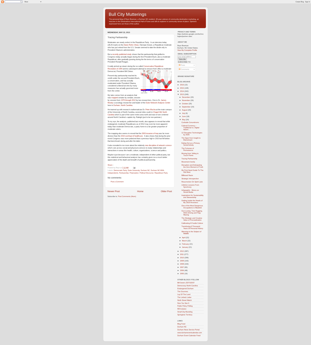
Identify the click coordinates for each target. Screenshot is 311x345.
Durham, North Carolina (122, 105)
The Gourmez (182, 291)
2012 (182, 251)
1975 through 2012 (128, 100)
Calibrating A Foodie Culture (192, 223)
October (185, 104)
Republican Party (161, 173)
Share (110, 165)
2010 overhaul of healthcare (132, 136)
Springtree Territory (184, 315)
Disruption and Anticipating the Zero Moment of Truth (192, 166)
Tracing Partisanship (189, 159)
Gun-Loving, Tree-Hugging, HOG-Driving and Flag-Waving (192, 213)
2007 (182, 267)
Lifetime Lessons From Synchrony (190, 186)
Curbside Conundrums (190, 122)
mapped (114, 98)
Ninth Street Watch (184, 300)
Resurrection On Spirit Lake (192, 182)
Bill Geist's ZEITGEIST (186, 283)
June (184, 116)
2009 (182, 261)
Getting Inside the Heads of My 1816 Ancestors (192, 201)
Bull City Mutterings (127, 14)
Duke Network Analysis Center (158, 103)
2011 (182, 254)
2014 (182, 91)
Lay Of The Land (183, 294)
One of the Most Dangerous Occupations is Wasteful (192, 207)
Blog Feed (181, 324)
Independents (113, 173)
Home (140, 191)
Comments (184, 69)
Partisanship (124, 173)
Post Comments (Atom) (127, 196)
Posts (182, 65)
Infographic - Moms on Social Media (190, 191)
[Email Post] (134, 168)
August (185, 110)
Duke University (134, 170)
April (184, 237)
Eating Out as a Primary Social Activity (190, 144)
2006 (182, 270)
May (184, 120)
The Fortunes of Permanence (187, 149)
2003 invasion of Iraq (150, 133)
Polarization (134, 173)
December (186, 97)
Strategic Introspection (190, 179)
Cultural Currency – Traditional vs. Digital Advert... (190, 128)
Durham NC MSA (157, 170)
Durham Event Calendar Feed (188, 335)
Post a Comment (117, 182)
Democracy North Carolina (187, 286)
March (184, 241)
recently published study (121, 54)
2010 (182, 258)
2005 (182, 274)
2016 (182, 85)
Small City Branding (184, 312)
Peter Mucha (150, 110)
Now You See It (183, 303)
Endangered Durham (185, 288)
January (185, 247)
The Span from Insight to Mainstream (191, 139)
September (186, 107)
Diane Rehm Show (131, 45)
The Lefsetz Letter (184, 297)
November (186, 100)
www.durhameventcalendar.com (189, 333)
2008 (182, 264)
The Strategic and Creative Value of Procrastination (191, 219)
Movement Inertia (188, 162)
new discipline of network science (158, 145)
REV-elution (181, 309)
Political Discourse (147, 173)
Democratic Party (120, 170)
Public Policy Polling (185, 306)
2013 (182, 94)
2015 (182, 88)
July (184, 113)
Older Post (166, 191)
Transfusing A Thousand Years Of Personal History (192, 227)
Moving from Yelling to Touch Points (190, 154)
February (186, 244)
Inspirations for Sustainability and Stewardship (192, 196)
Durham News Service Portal (188, 330)
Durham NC (145, 170)
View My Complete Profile (187, 50)
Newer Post (114, 191)
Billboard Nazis (187, 175)
